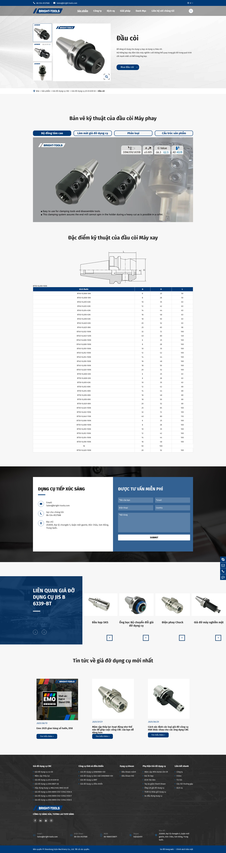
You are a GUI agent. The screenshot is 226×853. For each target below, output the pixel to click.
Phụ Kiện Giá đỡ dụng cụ (154, 766)
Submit (154, 537)
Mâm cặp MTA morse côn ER (156, 772)
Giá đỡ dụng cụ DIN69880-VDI (92, 772)
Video (178, 776)
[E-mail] (223, 565)
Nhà (37, 91)
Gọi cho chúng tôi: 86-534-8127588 (55, 514)
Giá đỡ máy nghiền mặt (209, 622)
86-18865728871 (110, 837)
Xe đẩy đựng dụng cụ (153, 796)
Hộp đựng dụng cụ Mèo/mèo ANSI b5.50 (52, 788)
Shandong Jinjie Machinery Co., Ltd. (59, 849)
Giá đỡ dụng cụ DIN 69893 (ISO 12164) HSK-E (53, 800)
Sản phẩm (82, 10)
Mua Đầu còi (129, 67)
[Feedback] (223, 577)
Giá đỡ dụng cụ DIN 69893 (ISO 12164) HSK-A (53, 792)
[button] (35, 632)
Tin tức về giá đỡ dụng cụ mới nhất (113, 661)
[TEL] (223, 571)
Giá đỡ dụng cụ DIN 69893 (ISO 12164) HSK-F (53, 796)
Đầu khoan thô (128, 776)
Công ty (97, 10)
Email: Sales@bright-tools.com (58, 504)
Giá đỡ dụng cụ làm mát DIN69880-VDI (96, 776)
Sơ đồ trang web (167, 849)
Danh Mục (141, 10)
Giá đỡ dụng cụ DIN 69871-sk (47, 784)
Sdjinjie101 (137, 837)
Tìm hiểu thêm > (47, 736)
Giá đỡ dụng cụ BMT (88, 780)
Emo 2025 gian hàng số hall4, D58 (54, 728)
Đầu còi (101, 91)
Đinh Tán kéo (149, 780)
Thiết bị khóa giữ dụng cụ (155, 792)
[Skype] (223, 559)
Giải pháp (125, 10)
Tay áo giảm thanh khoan (155, 784)
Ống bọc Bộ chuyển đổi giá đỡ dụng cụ (136, 624)
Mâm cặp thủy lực (42, 776)
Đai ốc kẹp (148, 776)
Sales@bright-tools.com (65, 3)
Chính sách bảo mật (184, 849)
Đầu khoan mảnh (129, 772)
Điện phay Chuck (172, 622)
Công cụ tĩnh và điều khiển (91, 766)
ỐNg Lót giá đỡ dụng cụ (154, 788)
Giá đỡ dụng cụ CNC (61, 91)
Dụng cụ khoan (127, 766)
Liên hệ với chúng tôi (163, 10)
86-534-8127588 (41, 3)
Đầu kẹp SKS (100, 622)
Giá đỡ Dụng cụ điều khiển (91, 784)
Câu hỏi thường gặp (184, 784)
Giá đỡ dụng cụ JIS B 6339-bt (84, 91)
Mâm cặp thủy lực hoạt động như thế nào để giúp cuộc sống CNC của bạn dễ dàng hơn (113, 729)
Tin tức (179, 780)
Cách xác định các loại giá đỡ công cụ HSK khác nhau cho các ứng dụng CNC (168, 728)
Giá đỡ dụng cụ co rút (44, 772)
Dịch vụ (111, 10)
